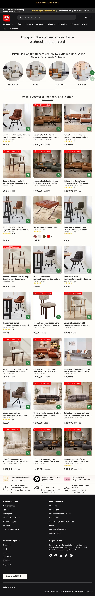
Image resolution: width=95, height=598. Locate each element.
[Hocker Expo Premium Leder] (47, 210)
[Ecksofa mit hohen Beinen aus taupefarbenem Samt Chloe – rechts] (78, 352)
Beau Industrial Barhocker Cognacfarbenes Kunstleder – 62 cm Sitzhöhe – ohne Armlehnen (16, 229)
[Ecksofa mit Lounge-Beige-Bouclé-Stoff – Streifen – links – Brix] (17, 442)
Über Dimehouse (64, 11)
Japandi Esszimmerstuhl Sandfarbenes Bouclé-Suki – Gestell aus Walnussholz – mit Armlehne (15, 184)
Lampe (5, 553)
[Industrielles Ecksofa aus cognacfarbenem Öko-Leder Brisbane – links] (47, 118)
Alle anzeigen (47, 100)
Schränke (59, 84)
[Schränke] (59, 71)
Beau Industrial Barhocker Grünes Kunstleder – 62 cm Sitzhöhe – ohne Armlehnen (75, 229)
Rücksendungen (9, 521)
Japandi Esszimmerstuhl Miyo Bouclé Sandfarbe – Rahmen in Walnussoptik (46, 325)
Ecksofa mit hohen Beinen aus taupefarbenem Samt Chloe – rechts (77, 371)
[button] (90, 17)
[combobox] (46, 17)
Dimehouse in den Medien (60, 514)
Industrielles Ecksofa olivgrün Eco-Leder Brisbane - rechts (45, 182)
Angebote (7, 564)
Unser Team (54, 510)
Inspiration (13, 29)
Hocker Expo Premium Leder (45, 227)
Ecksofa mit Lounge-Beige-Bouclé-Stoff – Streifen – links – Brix (16, 461)
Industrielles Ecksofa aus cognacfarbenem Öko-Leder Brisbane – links (45, 137)
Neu (4, 29)
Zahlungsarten (9, 514)
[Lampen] (82, 71)
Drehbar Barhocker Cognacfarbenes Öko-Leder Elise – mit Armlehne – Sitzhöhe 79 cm (17, 325)
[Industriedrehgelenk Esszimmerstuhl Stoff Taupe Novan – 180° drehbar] (17, 396)
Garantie (6, 525)
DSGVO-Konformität (11, 529)
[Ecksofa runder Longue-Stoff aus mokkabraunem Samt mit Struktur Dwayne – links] (47, 396)
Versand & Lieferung (11, 517)
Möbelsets (74, 24)
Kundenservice (9, 506)
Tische (36, 84)
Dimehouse (11, 587)
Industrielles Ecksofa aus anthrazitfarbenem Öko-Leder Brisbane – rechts (77, 461)
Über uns (53, 506)
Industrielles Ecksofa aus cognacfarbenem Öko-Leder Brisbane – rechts (76, 183)
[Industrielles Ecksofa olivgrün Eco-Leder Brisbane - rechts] (47, 164)
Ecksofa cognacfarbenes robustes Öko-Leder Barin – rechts (75, 137)
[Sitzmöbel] (13, 71)
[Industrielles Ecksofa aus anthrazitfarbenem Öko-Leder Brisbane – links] (47, 442)
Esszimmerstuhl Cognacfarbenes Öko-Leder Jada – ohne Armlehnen (17, 137)
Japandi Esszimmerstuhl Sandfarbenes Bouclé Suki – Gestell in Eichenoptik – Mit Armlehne (76, 326)
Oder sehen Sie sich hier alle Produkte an (47, 57)
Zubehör (6, 561)
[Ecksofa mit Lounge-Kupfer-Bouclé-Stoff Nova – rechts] (47, 352)
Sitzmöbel (13, 84)
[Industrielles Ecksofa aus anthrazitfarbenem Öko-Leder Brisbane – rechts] (78, 442)
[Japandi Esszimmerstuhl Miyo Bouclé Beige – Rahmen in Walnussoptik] (17, 352)
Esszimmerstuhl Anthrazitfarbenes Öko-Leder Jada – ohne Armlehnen (76, 279)
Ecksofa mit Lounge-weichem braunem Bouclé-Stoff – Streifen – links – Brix (78, 415)
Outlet (51, 525)
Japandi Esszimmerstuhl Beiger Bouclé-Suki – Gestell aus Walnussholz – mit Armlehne (16, 279)
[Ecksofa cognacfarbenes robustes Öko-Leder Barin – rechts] (78, 118)
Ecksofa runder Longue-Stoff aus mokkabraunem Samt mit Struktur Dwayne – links (47, 415)
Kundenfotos (54, 517)
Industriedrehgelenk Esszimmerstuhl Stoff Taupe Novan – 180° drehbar (15, 415)
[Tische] (36, 71)
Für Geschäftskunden (58, 529)
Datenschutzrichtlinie (51, 591)
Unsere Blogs (54, 533)
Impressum (88, 591)
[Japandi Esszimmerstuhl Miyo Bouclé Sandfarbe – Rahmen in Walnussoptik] (47, 306)
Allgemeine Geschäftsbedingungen (71, 591)
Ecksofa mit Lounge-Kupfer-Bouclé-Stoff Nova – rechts (45, 370)
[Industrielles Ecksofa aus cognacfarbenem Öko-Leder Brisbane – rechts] (78, 164)
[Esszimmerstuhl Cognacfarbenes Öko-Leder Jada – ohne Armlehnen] (17, 118)
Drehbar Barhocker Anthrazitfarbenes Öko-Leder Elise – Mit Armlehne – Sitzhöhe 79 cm (46, 280)
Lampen (82, 84)
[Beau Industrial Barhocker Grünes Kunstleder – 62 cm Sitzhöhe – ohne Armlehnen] (78, 210)
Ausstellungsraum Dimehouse (43, 11)
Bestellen (7, 510)
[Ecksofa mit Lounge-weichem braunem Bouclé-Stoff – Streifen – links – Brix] (78, 396)
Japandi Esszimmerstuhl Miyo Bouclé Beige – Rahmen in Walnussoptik (15, 371)
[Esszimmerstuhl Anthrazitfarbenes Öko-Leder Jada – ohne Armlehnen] (78, 260)
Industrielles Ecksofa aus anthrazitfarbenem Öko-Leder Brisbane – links (46, 461)
